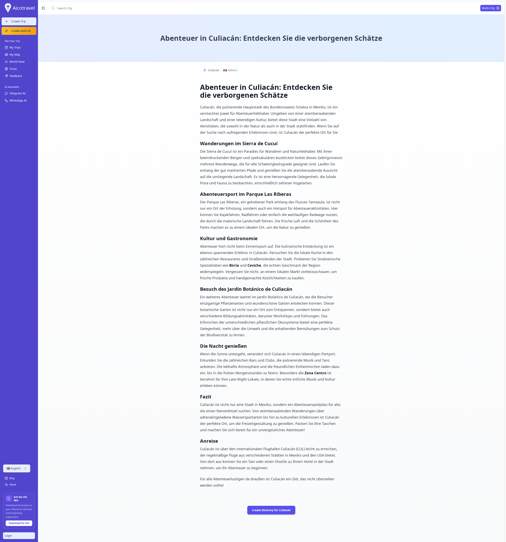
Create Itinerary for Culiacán (271, 510)
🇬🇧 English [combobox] (14, 468)
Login (8, 535)
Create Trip (18, 21)
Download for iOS (19, 523)
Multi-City (488, 8)
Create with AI (21, 31)
